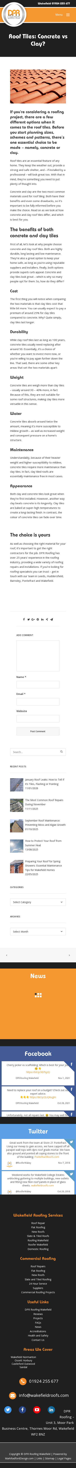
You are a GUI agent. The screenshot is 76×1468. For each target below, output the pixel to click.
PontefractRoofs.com (46, 1157)
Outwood (29, 1363)
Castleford (18, 1363)
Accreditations (38, 1331)
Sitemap (49, 1458)
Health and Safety (38, 1335)
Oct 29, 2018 (63, 1191)
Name (21, 677)
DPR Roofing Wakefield (27, 1078)
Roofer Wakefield (38, 1244)
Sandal (23, 1367)
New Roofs (38, 1231)
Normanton (29, 1357)
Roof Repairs (38, 1266)
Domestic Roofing (38, 1249)
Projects (38, 1318)
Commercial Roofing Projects (38, 1292)
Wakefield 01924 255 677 (54, 3)
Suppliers (38, 1288)
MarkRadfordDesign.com (19, 1458)
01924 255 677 (43, 1381)
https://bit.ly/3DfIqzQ (38, 1072)
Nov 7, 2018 (64, 1162)
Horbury (27, 1360)
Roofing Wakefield (38, 1240)
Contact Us (38, 1340)
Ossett (18, 1360)
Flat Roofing (38, 1227)
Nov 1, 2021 (64, 1078)
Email (20, 694)
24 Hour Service (38, 1283)
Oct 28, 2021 (63, 1103)
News (38, 1327)
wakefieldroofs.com (42, 1185)
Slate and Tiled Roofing (38, 1279)
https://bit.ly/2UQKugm (43, 1097)
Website (21, 711)
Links (39, 1458)
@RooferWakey (23, 1163)
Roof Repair (38, 1223)
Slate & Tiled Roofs (38, 1236)
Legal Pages (64, 1458)
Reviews (38, 1314)
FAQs (38, 1322)
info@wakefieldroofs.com (44, 1395)
